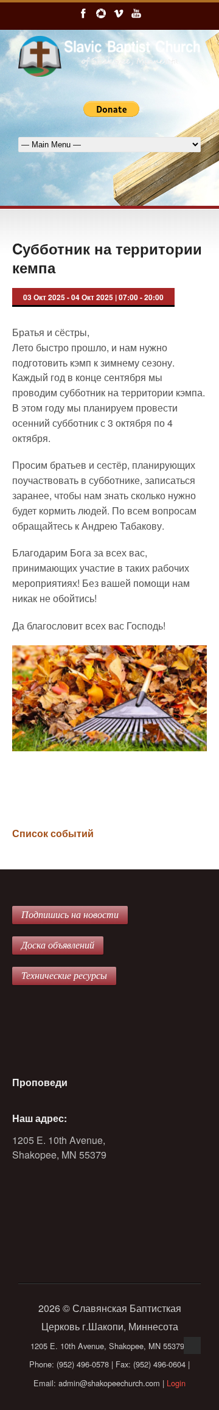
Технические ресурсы (64, 975)
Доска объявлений (57, 945)
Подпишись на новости (70, 915)
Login (176, 1383)
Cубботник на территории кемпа (107, 258)
